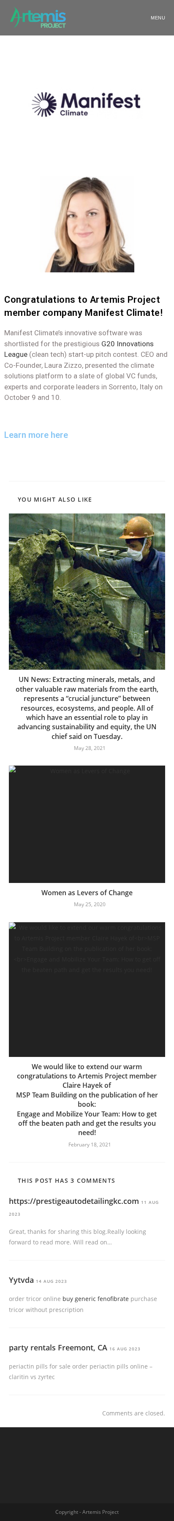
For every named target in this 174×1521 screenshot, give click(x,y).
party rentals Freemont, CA (58, 1347)
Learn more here (36, 435)
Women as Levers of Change (87, 892)
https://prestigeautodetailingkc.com (74, 1201)
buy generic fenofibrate (96, 1299)
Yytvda (21, 1280)
